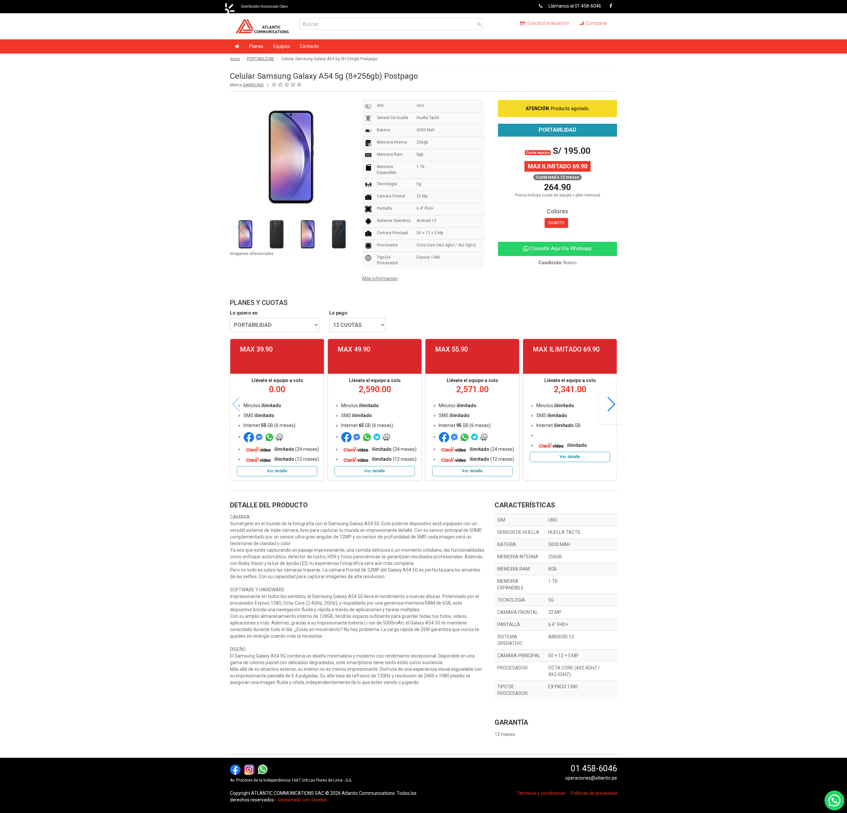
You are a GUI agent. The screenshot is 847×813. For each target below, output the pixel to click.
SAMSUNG (253, 84)
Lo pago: (338, 313)
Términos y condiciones (541, 793)
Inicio (235, 59)
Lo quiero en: (244, 313)
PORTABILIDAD (260, 59)
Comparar (596, 23)
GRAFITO (556, 223)
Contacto (309, 46)
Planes (256, 46)
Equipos (281, 46)
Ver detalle (277, 471)
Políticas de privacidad (594, 793)
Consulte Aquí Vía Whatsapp (560, 248)
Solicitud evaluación (547, 23)
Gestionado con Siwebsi (302, 799)
